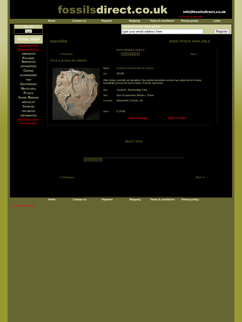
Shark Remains (28, 97)
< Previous (66, 54)
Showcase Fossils (28, 49)
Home (51, 20)
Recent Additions (29, 45)
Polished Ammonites (29, 59)
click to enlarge (137, 118)
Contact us (79, 20)
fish (28, 79)
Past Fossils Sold (28, 119)
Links (217, 20)
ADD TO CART (177, 118)
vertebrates (28, 115)
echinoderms (28, 75)
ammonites (28, 53)
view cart (28, 26)
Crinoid (28, 70)
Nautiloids (28, 88)
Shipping (134, 20)
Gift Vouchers (28, 123)
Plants (28, 93)
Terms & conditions (162, 20)
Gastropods (28, 84)
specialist (28, 102)
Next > (194, 54)
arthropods (28, 66)
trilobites (28, 111)
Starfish (29, 106)
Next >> (200, 177)
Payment (106, 20)
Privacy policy (189, 20)
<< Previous (67, 177)
